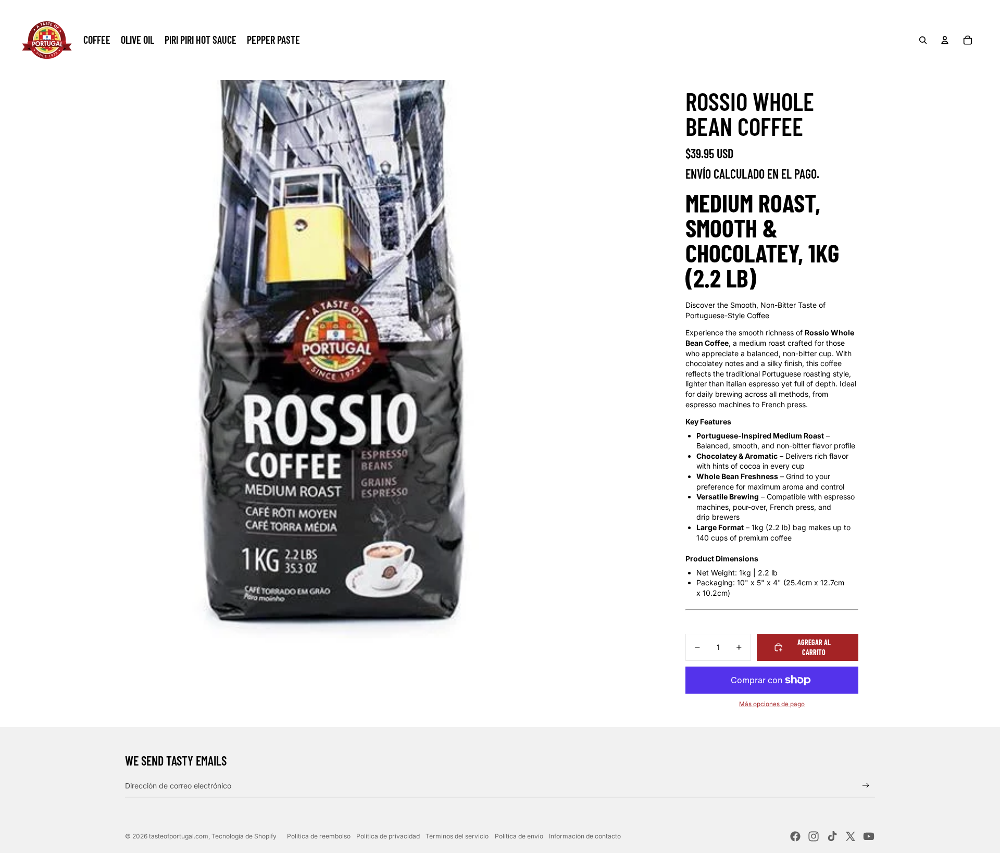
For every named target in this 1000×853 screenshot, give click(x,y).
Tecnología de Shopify (244, 836)
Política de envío (519, 836)
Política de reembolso (319, 836)
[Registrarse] (866, 785)
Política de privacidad (388, 836)
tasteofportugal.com (178, 836)
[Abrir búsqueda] (922, 40)
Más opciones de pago (772, 704)
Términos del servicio (457, 836)
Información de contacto (585, 836)
